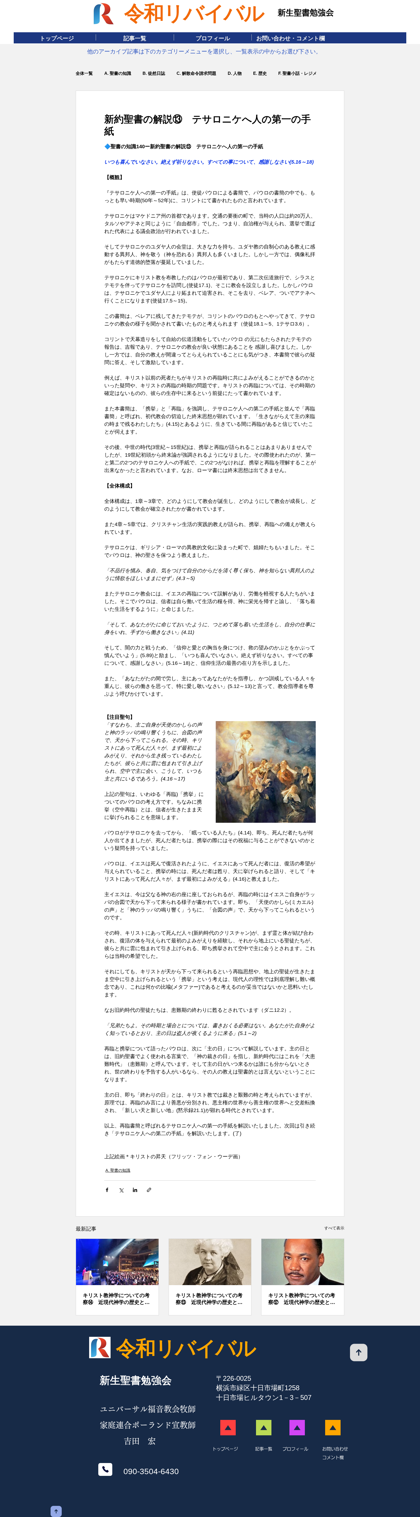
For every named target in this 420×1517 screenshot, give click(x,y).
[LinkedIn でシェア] (135, 1190)
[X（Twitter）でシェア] (121, 1190)
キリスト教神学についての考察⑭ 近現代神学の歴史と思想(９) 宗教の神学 (116, 1299)
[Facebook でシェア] (107, 1190)
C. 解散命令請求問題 (196, 73)
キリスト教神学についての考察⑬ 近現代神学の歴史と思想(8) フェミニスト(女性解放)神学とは (209, 1299)
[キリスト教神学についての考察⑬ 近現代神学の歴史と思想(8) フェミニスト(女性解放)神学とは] (210, 1262)
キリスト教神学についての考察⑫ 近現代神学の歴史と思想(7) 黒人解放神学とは (301, 1299)
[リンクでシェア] (149, 1190)
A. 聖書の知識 (117, 73)
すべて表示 (334, 1228)
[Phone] (105, 1469)
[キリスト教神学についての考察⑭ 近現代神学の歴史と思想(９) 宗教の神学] (117, 1262)
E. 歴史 (260, 73)
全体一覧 (84, 73)
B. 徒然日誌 (154, 73)
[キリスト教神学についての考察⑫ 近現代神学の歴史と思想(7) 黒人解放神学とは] (302, 1262)
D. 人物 (235, 73)
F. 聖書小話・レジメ (297, 73)
